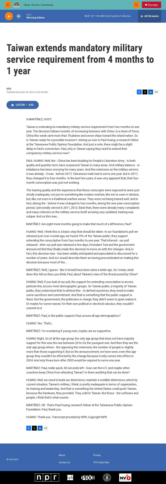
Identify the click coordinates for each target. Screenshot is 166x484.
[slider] (23, 16)
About (62, 455)
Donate (153, 5)
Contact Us (64, 462)
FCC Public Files (101, 462)
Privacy (97, 455)
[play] (9, 16)
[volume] (18, 16)
